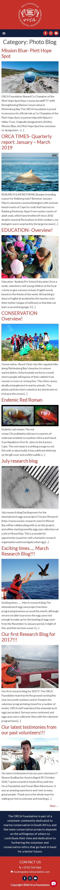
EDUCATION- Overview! (27, 230)
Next (54, 805)
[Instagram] (50, 33)
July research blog (19, 461)
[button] (3, 33)
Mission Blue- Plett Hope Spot (26, 53)
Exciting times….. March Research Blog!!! (25, 551)
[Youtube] (56, 33)
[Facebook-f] (45, 33)
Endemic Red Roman (21, 400)
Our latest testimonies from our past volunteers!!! (28, 729)
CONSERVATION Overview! (19, 315)
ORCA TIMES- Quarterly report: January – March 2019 (26, 141)
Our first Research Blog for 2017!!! (28, 636)
